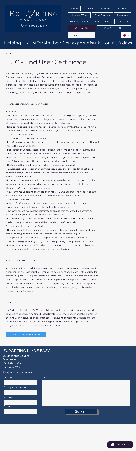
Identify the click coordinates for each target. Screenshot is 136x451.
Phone (8, 397)
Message (48, 377)
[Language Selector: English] (126, 35)
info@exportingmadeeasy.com (19, 372)
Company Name (15, 387)
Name (8, 377)
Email (7, 406)
